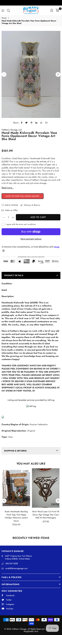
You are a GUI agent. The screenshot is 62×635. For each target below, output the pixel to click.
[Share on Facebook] (21, 123)
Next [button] (58, 74)
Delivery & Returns (31, 205)
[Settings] (51, 10)
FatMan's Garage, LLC (12, 129)
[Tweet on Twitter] (26, 123)
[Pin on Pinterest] (31, 123)
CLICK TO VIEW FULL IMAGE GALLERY (22, 196)
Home (4, 18)
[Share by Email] (46, 123)
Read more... (8, 187)
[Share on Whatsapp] (41, 123)
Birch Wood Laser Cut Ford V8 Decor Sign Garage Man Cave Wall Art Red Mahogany (45, 514)
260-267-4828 (11, 563)
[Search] (8, 10)
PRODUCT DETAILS (13, 275)
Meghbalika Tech (31, 631)
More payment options (31, 238)
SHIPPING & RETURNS (15, 450)
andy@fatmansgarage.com (16, 568)
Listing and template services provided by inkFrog (31, 400)
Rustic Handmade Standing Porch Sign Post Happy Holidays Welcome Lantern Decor (16, 516)
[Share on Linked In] (36, 123)
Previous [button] (4, 74)
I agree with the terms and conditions (20, 224)
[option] (31, 74)
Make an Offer (11, 210)
